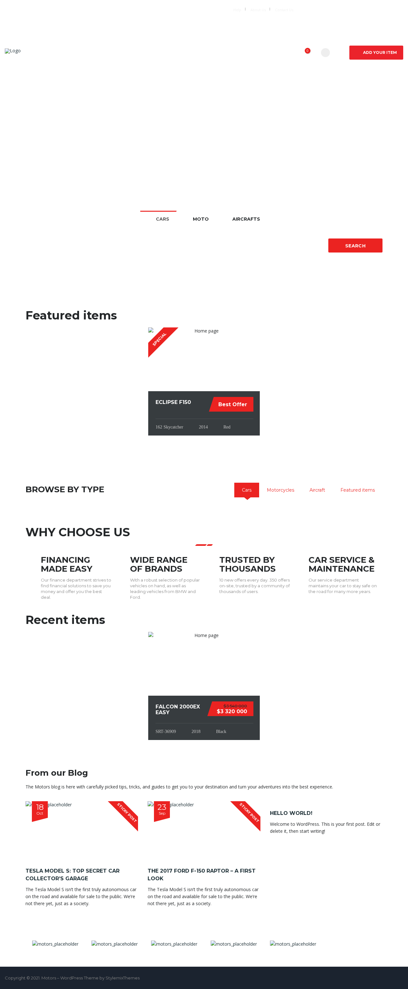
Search (355, 246)
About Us (258, 9)
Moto (180, 52)
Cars (153, 52)
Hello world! (291, 813)
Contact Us (284, 9)
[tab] (246, 490)
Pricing (246, 52)
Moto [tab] (201, 219)
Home (127, 52)
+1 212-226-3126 (157, 9)
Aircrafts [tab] (246, 219)
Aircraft (212, 52)
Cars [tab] (162, 219)
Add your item (380, 52)
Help (237, 9)
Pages (277, 52)
